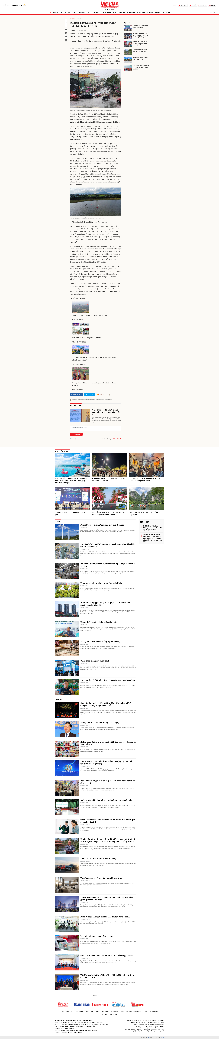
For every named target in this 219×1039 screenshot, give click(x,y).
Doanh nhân (81, 12)
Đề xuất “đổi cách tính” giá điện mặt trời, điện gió (102, 525)
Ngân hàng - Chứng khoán (127, 12)
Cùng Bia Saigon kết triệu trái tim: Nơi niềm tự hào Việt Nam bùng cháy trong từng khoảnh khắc (107, 704)
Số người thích (117, 439)
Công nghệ (158, 12)
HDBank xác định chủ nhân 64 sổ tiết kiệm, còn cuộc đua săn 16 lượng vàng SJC (108, 743)
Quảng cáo (203, 5)
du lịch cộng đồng (90, 399)
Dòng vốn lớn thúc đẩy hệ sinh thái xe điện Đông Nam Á (105, 917)
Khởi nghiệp (98, 12)
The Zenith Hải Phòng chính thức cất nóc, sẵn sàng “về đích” (107, 956)
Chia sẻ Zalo (90, 394)
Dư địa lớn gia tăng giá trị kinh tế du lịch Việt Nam (140, 50)
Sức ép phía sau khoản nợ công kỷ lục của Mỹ (100, 641)
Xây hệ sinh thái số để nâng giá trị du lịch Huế (140, 58)
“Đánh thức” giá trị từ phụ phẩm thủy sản (98, 622)
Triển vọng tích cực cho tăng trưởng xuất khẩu (101, 583)
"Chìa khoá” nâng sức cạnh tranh (94, 661)
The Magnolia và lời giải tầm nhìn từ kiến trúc (101, 878)
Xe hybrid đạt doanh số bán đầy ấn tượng (98, 858)
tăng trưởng (108, 399)
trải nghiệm (81, 399)
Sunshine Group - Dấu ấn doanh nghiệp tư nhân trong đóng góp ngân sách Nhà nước (106, 898)
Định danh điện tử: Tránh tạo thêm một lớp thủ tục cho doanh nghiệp (107, 565)
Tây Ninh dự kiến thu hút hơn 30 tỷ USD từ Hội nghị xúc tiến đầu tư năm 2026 (107, 976)
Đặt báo (194, 5)
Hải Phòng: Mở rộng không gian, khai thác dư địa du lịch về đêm (109, 480)
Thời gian (109, 439)
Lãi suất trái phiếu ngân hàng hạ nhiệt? (97, 936)
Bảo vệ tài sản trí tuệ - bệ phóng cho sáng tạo (100, 722)
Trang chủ (72, 18)
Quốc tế (115, 12)
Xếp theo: (104, 439)
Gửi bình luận (76, 434)
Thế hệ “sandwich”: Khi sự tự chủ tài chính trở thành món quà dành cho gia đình (107, 821)
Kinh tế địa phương (147, 12)
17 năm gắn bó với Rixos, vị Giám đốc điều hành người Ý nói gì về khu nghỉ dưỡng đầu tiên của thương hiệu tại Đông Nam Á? (107, 840)
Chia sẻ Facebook (77, 394)
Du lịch (138, 12)
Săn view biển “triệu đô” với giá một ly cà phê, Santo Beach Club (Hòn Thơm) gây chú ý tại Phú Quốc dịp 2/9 (71, 481)
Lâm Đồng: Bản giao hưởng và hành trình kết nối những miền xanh (145, 480)
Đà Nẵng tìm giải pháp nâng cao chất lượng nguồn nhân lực (106, 800)
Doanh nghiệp (72, 12)
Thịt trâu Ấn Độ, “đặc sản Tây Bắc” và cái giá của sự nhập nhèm (107, 680)
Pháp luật (90, 12)
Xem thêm (95, 995)
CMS (150, 1037)
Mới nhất (6, 5)
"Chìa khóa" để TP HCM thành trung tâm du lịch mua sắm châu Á (106, 412)
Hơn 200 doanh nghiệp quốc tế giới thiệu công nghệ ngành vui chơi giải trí (108, 782)
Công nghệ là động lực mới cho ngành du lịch (140, 26)
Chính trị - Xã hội (57, 12)
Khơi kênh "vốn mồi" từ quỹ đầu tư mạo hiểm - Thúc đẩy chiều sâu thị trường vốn (107, 545)
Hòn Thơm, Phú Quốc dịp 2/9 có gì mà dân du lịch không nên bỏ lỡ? (141, 67)
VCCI (65, 12)
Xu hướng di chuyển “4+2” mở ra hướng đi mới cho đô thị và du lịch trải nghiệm (140, 35)
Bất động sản (107, 12)
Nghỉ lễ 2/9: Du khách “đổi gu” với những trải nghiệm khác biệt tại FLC (140, 43)
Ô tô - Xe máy (166, 12)
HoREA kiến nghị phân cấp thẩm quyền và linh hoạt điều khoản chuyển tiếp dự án (105, 604)
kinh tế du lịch (100, 399)
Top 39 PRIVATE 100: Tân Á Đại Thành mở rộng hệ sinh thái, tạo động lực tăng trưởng (106, 762)
